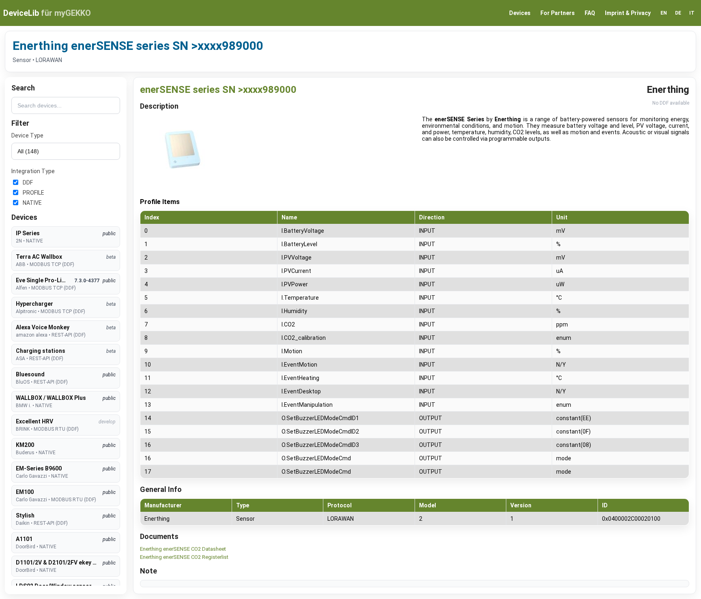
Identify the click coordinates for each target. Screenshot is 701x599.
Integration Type (33, 171)
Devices (520, 13)
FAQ (590, 13)
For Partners (557, 13)
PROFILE (33, 192)
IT (692, 13)
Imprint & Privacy (628, 13)
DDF (28, 182)
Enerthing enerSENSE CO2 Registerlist (184, 557)
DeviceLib (47, 13)
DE (678, 13)
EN (663, 13)
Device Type (27, 135)
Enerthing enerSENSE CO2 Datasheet (183, 549)
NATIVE (32, 203)
